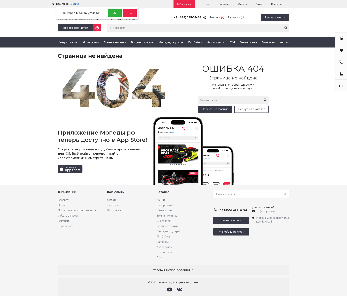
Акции (284, 42)
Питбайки (195, 42)
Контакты (276, 4)
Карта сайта (65, 226)
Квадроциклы (67, 42)
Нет (130, 13)
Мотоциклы (90, 42)
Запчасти (234, 17)
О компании (67, 192)
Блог (206, 4)
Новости (63, 205)
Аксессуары (215, 42)
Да (115, 13)
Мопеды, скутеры (171, 42)
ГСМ (232, 42)
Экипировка (248, 42)
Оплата (242, 4)
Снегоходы (164, 220)
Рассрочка (185, 4)
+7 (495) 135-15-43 (187, 17)
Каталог (163, 192)
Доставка (224, 4)
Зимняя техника (115, 42)
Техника (215, 17)
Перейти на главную (215, 109)
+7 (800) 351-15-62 (233, 209)
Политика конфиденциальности (79, 210)
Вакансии (64, 220)
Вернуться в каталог (251, 109)
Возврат (63, 200)
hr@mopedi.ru (265, 211)
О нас (259, 4)
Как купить (115, 192)
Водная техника (142, 42)
